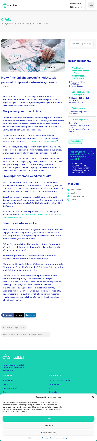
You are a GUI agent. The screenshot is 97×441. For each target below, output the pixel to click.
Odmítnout (48, 426)
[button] (93, 397)
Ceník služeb (53, 384)
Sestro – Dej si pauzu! (15, 327)
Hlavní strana (75, 190)
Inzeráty (73, 193)
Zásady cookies (34, 438)
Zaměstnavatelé (77, 196)
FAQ (50, 388)
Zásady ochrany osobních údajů (55, 438)
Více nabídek (76, 141)
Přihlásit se (76, 3)
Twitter (20, 315)
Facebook (8, 315)
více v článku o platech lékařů (43, 141)
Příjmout (48, 419)
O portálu (52, 392)
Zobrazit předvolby (48, 433)
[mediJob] (10, 4)
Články (73, 199)
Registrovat (77, 7)
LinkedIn (31, 315)
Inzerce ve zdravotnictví (59, 380)
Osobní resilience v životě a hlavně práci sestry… (24, 334)
